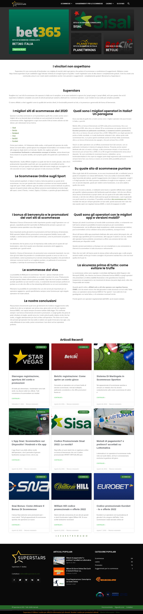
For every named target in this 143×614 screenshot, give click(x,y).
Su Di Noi (120, 3)
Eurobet (15, 141)
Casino (109, 3)
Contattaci (129, 607)
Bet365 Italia (22, 44)
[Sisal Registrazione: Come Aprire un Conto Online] (59, 582)
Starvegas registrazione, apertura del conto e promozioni (25, 379)
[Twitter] (20, 580)
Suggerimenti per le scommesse (89, 3)
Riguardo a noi (119, 607)
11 (80, 536)
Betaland (15, 133)
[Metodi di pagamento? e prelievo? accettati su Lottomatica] (59, 561)
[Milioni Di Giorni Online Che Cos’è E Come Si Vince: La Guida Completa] (59, 571)
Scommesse (65, 3)
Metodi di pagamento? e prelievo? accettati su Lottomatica (110, 444)
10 (77, 536)
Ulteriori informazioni (107, 612)
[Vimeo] (26, 580)
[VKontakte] (32, 580)
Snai (14, 136)
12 (83, 536)
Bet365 (15, 138)
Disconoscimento (107, 607)
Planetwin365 (84, 50)
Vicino (118, 612)
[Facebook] (14, 580)
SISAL (77, 26)
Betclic (112, 50)
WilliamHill (112, 133)
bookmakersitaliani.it (80, 156)
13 (86, 536)
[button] (128, 4)
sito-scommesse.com (118, 199)
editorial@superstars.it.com (30, 574)
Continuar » (16, 398)
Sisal (14, 128)
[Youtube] (38, 580)
